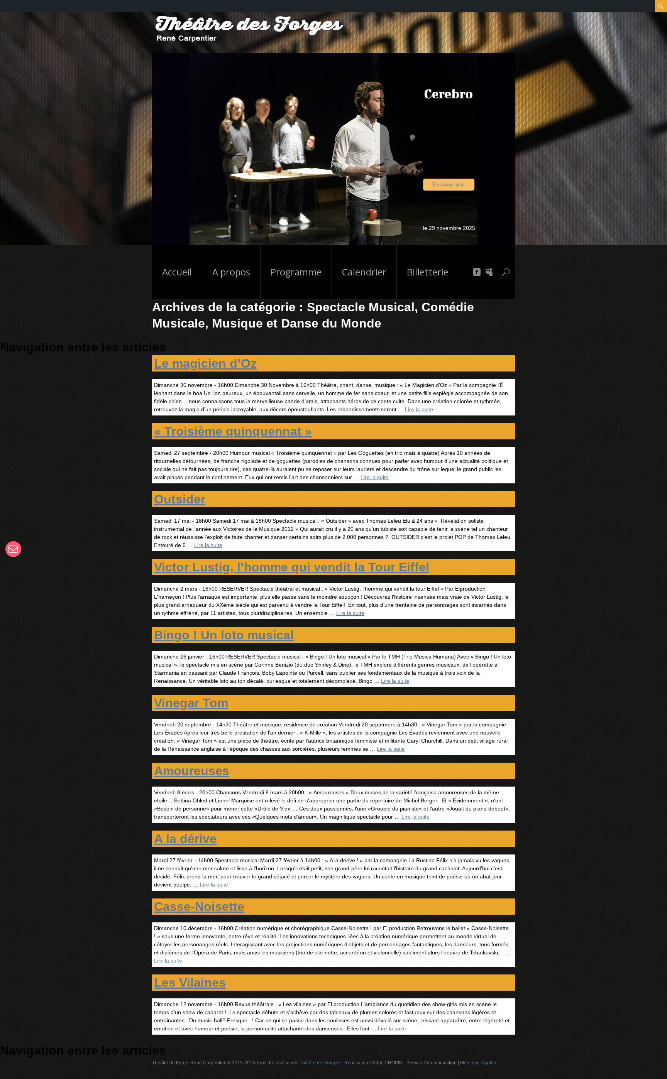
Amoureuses (191, 771)
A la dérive (185, 839)
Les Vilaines (190, 983)
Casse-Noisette (199, 907)
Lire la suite (419, 409)
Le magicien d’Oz (205, 363)
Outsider (179, 499)
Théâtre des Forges (320, 1062)
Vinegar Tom (191, 703)
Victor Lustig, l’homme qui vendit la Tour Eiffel (291, 567)
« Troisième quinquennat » (233, 431)
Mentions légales (478, 1062)
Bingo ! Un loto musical (224, 635)
